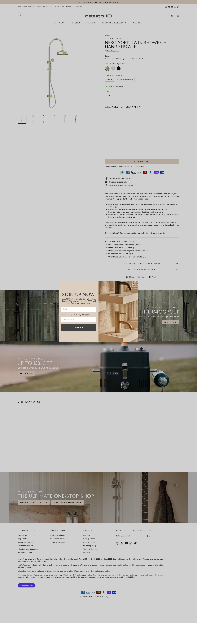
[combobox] (78, 319)
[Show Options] (94, 319)
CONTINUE (78, 327)
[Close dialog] (135, 284)
